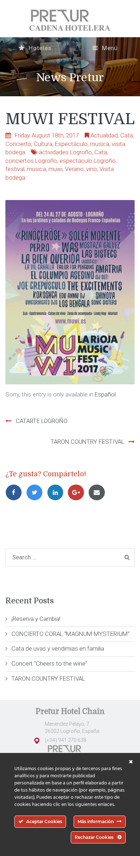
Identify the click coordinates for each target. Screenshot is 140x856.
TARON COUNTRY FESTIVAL (87, 441)
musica (99, 143)
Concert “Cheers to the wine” (49, 663)
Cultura (43, 143)
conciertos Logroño (31, 160)
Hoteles (39, 48)
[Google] (77, 492)
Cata (126, 135)
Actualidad (104, 135)
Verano (74, 168)
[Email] (98, 492)
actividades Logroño (65, 152)
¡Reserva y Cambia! (35, 618)
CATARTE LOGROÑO (41, 420)
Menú (109, 48)
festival (14, 168)
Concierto (18, 143)
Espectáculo (71, 143)
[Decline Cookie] (131, 761)
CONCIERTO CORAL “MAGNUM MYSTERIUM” (70, 633)
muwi (55, 168)
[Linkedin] (57, 492)
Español (105, 394)
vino (91, 168)
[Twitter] (36, 492)
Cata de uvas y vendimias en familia (57, 648)
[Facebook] (15, 492)
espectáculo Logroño (88, 160)
